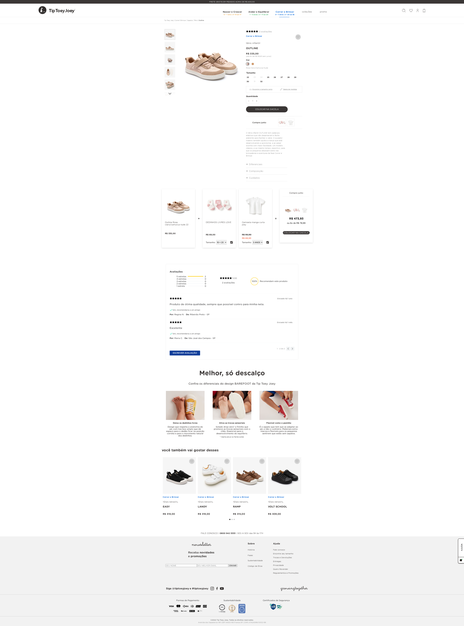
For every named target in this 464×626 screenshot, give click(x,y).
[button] (247, 77)
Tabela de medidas (290, 89)
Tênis (195, 20)
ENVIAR (232, 565)
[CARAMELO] (252, 64)
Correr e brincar (180, 20)
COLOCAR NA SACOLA (296, 232)
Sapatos (190, 20)
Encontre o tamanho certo (262, 89)
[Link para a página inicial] (169, 20)
